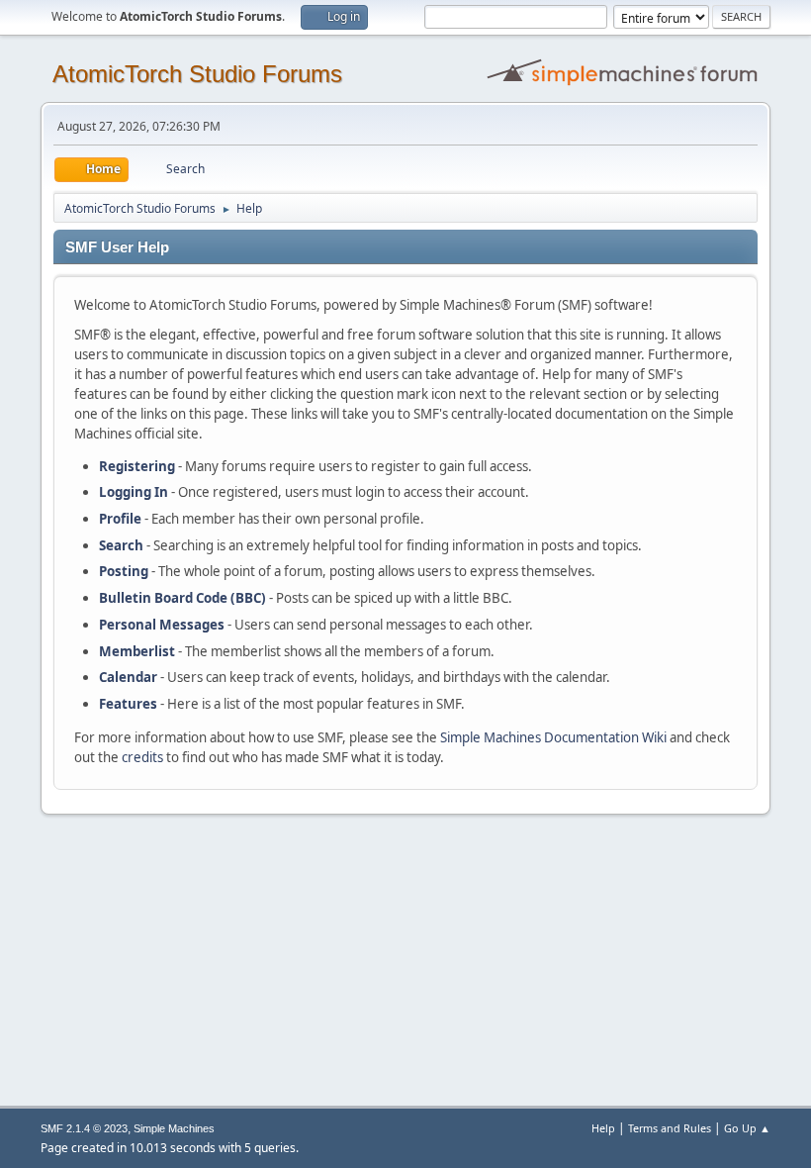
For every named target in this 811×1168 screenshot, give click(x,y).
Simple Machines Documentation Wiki (553, 737)
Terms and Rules (669, 1127)
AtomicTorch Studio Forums (197, 73)
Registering (137, 466)
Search (121, 545)
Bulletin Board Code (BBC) (182, 598)
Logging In (133, 492)
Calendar (128, 677)
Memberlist (137, 651)
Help (603, 1127)
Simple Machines (174, 1128)
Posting (123, 571)
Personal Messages (162, 624)
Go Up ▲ (747, 1127)
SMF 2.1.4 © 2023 (84, 1128)
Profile (120, 519)
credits (142, 757)
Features (128, 704)
